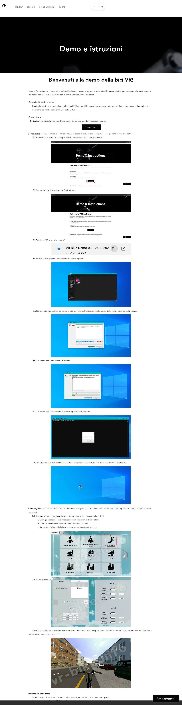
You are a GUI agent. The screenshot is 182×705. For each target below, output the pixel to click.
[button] (31, 7)
